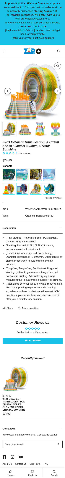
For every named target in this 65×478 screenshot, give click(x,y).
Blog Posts (35, 464)
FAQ (46, 464)
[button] (11, 153)
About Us (7, 464)
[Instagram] (12, 457)
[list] (33, 90)
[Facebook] (4, 457)
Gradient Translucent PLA (39, 215)
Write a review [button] (33, 340)
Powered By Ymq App (54, 198)
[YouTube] (21, 457)
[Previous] (7, 91)
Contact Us (20, 464)
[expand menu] (4, 51)
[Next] (57, 91)
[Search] (58, 51)
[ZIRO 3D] (32, 51)
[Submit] (58, 444)
